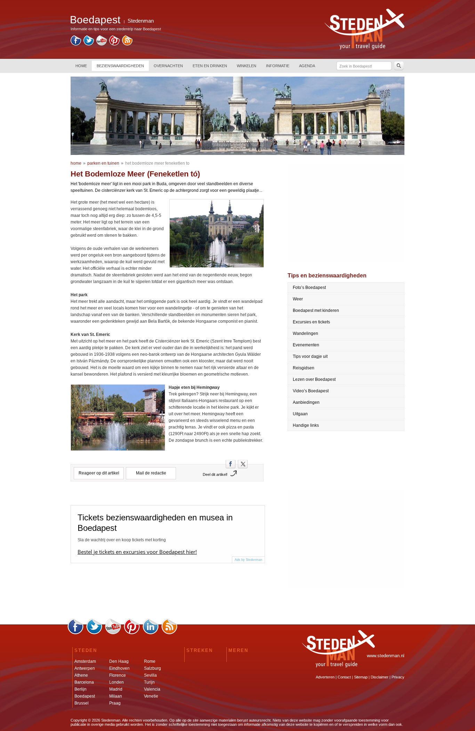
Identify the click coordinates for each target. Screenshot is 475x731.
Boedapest (84, 696)
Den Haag (119, 661)
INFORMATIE (277, 66)
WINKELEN (246, 66)
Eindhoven (119, 668)
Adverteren (325, 677)
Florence (117, 675)
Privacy (398, 677)
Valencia (152, 689)
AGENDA (307, 66)
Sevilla (150, 675)
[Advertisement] (346, 212)
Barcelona (84, 682)
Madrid (115, 689)
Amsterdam (85, 661)
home (76, 163)
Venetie (151, 696)
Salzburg (152, 668)
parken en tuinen (103, 163)
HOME (81, 66)
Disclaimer (379, 677)
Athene (81, 675)
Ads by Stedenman (248, 559)
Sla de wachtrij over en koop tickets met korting (122, 539)
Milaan (115, 696)
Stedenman (141, 21)
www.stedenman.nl (385, 655)
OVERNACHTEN (168, 66)
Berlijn (80, 689)
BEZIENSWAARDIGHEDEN (120, 66)
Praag (115, 703)
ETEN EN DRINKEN (210, 66)
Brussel (81, 703)
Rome (149, 661)
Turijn (149, 682)
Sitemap (361, 677)
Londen (116, 682)
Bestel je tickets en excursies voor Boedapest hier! (137, 551)
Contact (344, 677)
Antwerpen (84, 668)
